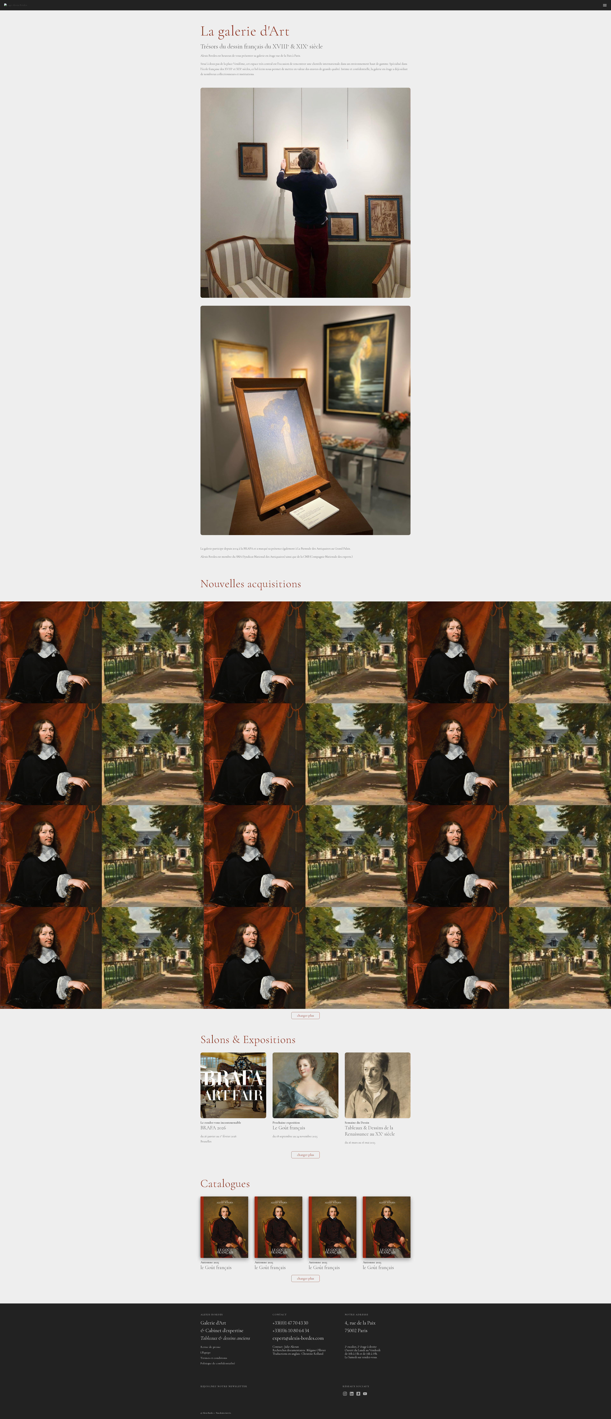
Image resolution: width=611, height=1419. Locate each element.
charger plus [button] (305, 1015)
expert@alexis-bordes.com (298, 1338)
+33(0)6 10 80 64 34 (291, 1330)
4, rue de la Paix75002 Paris (360, 1327)
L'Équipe (205, 1352)
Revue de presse (210, 1347)
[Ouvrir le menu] (604, 5)
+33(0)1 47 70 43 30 (290, 1323)
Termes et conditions (213, 1358)
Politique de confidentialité (217, 1363)
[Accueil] (16, 5)
